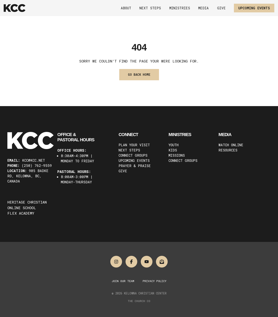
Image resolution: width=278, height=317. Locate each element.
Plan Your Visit (134, 145)
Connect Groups (133, 155)
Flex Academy (20, 213)
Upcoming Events (134, 160)
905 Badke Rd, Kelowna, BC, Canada (27, 175)
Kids (173, 150)
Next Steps (129, 150)
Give (123, 171)
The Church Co (139, 301)
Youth (174, 145)
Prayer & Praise (135, 165)
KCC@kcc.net (33, 160)
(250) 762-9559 (37, 165)
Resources (227, 150)
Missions (177, 155)
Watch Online (230, 145)
